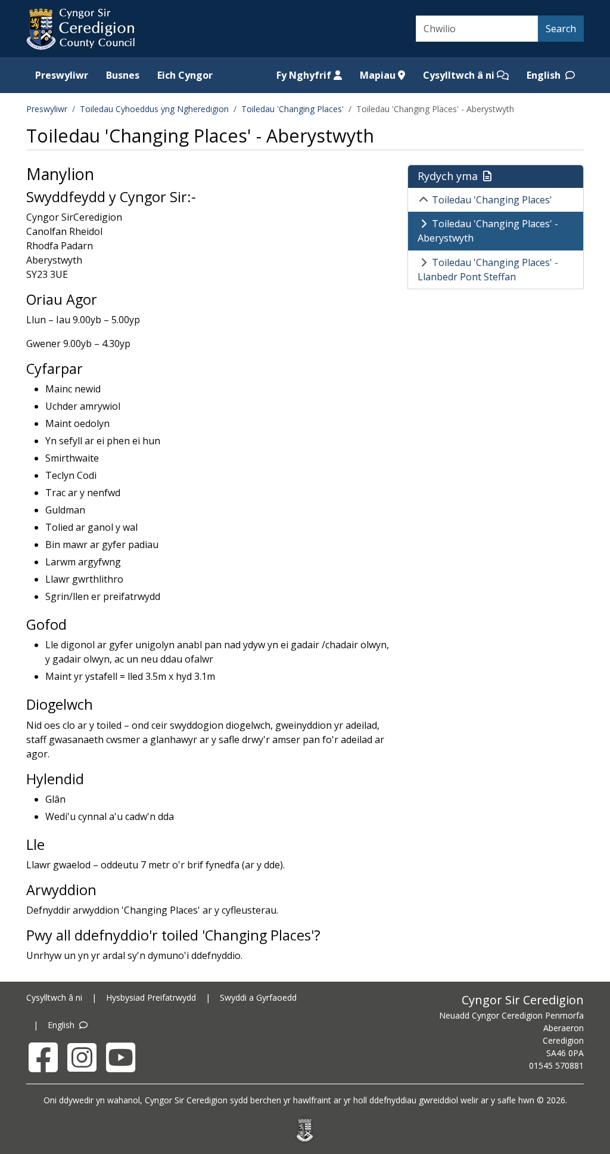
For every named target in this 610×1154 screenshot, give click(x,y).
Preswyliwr (61, 75)
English (545, 75)
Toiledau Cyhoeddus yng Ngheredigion (154, 109)
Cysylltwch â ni (460, 75)
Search (561, 28)
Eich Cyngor (185, 75)
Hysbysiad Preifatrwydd (151, 997)
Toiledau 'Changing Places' (292, 109)
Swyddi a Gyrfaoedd (258, 997)
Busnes (122, 75)
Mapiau (379, 75)
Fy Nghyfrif (305, 75)
